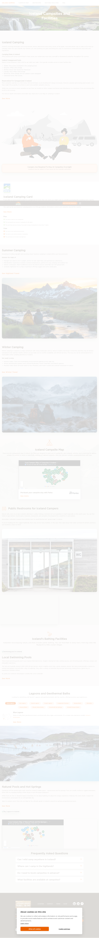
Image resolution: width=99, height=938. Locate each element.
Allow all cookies (35, 929)
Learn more (24, 923)
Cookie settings (64, 929)
